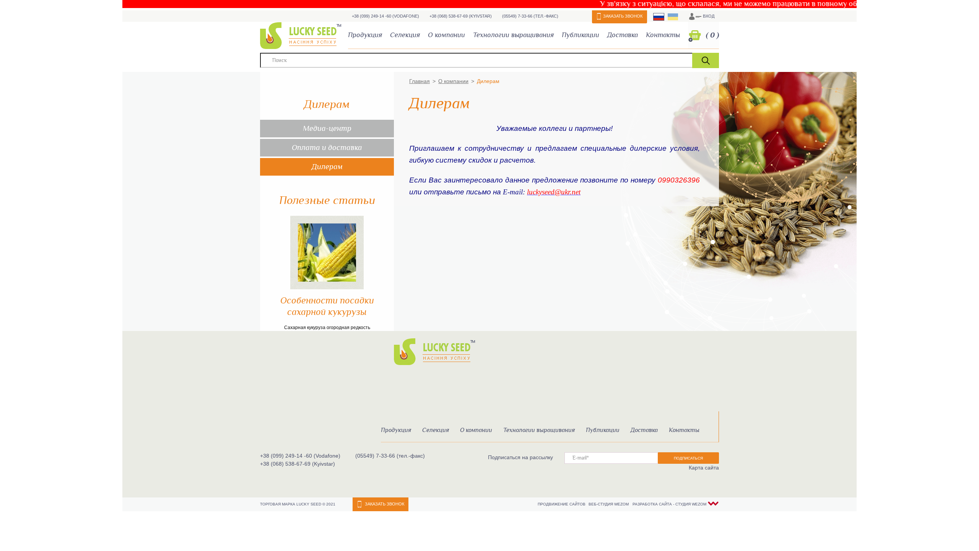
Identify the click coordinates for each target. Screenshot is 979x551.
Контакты (663, 35)
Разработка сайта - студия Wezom (669, 504)
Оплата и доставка (327, 147)
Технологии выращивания (513, 35)
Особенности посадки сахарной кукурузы (327, 306)
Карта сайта (704, 468)
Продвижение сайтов (562, 504)
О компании (446, 35)
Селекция (405, 35)
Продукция (365, 35)
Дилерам (327, 167)
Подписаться (688, 458)
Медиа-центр (327, 128)
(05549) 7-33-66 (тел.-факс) (530, 16)
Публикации (580, 35)
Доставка (622, 35)
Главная (419, 81)
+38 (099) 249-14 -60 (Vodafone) (385, 16)
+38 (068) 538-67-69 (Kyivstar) (460, 16)
